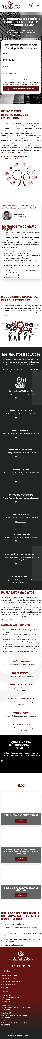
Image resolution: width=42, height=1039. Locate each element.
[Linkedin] (28, 965)
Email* (5, 66)
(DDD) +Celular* (9, 60)
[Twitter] (23, 965)
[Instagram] (18, 965)
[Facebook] (13, 965)
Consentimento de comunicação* (15, 80)
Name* (5, 53)
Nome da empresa (9, 73)
